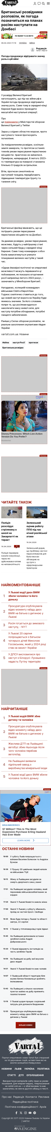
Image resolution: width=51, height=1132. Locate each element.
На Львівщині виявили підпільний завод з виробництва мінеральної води (27, 764)
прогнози (33, 342)
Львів (18, 1068)
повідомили (11, 121)
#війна (5, 342)
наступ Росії (19, 342)
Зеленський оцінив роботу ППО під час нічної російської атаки (36, 529)
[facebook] (16, 1113)
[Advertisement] (24, 205)
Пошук (43, 3)
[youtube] (30, 1113)
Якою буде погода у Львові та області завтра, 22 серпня (28, 920)
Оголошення (35, 1075)
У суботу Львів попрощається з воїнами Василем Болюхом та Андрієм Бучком (29, 859)
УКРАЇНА (23, 43)
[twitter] (21, 1113)
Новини (7, 1068)
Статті (11, 1075)
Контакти (31, 1096)
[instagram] (25, 1113)
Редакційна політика (25, 1101)
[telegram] (34, 1113)
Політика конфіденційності (21, 1106)
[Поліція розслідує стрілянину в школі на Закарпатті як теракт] (11, 512)
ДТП (21, 1075)
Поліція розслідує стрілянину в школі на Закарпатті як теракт (9, 531)
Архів (43, 1106)
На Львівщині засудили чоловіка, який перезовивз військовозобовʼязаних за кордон (28, 892)
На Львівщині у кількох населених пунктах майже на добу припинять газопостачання (27, 991)
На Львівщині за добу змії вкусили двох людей (27, 960)
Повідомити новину (39, 3)
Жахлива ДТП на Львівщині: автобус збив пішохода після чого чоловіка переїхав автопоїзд (26, 749)
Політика (43, 1068)
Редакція (18, 1096)
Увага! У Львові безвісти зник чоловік (28, 968)
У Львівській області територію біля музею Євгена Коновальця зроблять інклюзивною (27, 979)
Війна (32, 43)
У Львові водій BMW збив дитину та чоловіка (24, 718)
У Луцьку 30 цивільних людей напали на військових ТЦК (28, 870)
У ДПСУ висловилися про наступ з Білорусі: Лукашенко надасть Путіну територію (26, 658)
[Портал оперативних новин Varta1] (9, 3)
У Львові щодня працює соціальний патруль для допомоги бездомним (27, 1002)
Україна (29, 1068)
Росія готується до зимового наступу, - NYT (26, 625)
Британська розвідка (12, 347)
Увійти (34, 3)
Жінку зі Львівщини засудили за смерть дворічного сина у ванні (25, 880)
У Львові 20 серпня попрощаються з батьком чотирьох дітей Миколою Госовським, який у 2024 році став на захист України (27, 640)
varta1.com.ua (14, 1086)
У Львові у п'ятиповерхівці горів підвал (29, 929)
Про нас (7, 1096)
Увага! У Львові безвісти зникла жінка (28, 902)
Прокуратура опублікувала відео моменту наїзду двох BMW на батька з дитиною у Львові (25, 611)
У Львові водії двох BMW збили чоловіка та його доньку (24, 596)
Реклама (24, 36)
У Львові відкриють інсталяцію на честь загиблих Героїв (26, 950)
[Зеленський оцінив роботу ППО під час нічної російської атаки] (36, 512)
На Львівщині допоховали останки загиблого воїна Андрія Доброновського (27, 939)
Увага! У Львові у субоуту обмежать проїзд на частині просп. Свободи (28, 910)
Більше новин (25, 1025)
